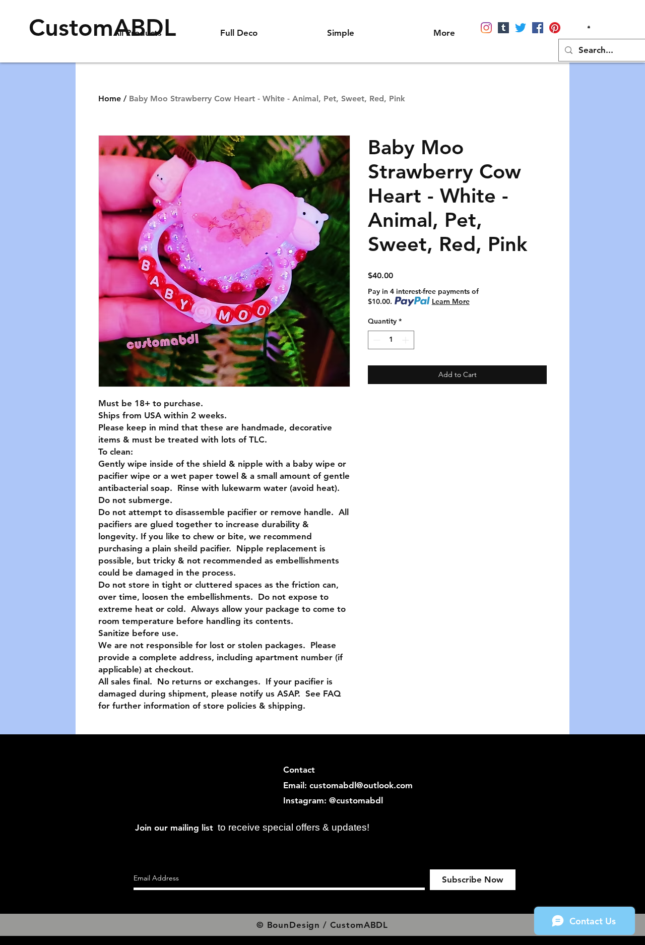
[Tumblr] (503, 27)
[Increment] (406, 340)
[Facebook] (537, 27)
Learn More (451, 301)
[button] (589, 26)
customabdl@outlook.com (361, 785)
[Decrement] (375, 340)
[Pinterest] (554, 27)
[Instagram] (486, 27)
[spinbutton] (391, 340)
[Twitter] (520, 27)
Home (109, 98)
